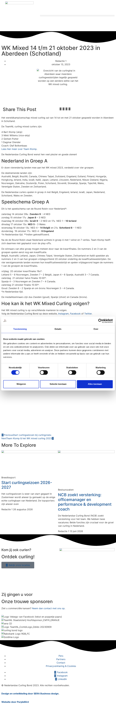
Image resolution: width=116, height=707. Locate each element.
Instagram (63, 313)
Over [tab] (96, 329)
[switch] (44, 372)
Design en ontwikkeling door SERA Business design (30, 693)
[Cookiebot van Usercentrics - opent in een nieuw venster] (100, 321)
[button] (77, 15)
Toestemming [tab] (20, 329)
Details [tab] (58, 329)
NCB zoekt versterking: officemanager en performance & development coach (84, 502)
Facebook (75, 313)
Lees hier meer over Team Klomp (19, 149)
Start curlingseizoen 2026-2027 (26, 485)
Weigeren (21, 384)
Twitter (88, 313)
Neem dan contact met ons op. (48, 608)
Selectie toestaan (58, 384)
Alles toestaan (95, 384)
